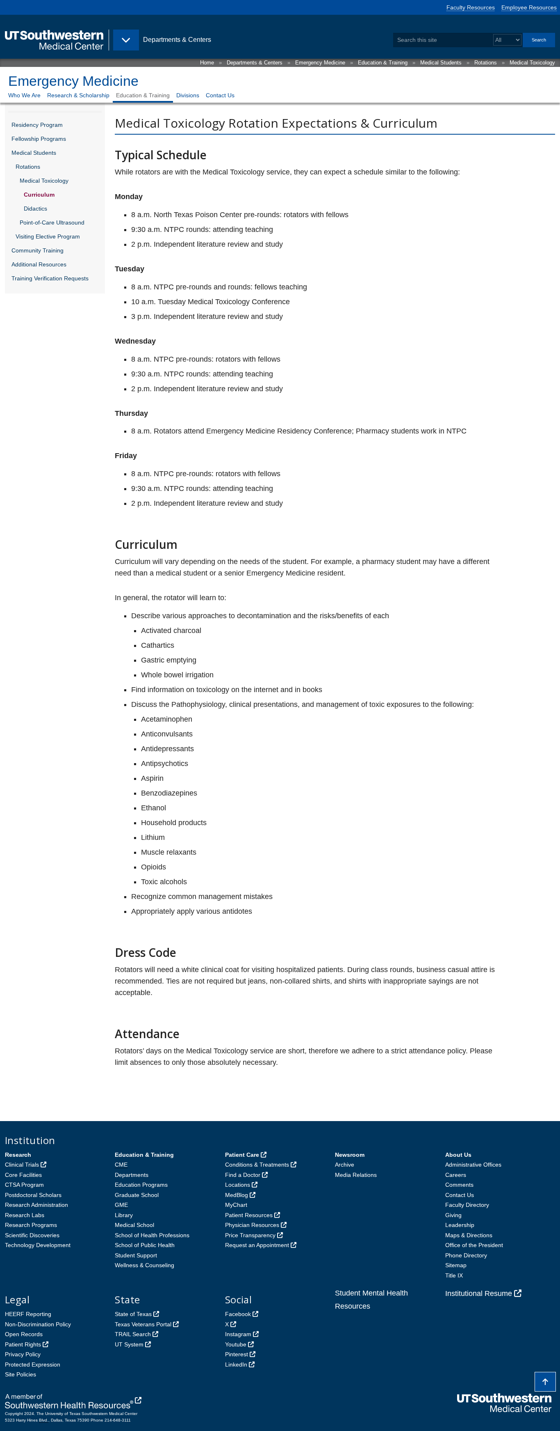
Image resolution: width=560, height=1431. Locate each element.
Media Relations (356, 1175)
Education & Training (382, 63)
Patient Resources (249, 1215)
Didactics (35, 208)
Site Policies (20, 1374)
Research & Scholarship (78, 95)
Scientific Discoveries (32, 1235)
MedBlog (236, 1195)
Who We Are (24, 95)
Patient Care (242, 1154)
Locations (237, 1184)
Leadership (459, 1225)
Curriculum (39, 194)
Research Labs (24, 1215)
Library (124, 1215)
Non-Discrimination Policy (38, 1324)
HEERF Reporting (28, 1314)
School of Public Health (145, 1245)
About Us (458, 1154)
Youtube (235, 1344)
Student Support (136, 1255)
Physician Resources (252, 1225)
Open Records (24, 1334)
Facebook (238, 1314)
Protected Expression (32, 1364)
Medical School (134, 1225)
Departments (131, 1175)
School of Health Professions (152, 1235)
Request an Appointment (257, 1245)
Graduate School (137, 1195)
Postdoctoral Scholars (33, 1195)
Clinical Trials (22, 1164)
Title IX (454, 1275)
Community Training (37, 250)
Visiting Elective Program (48, 236)
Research (18, 1154)
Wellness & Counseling (144, 1265)
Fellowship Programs (38, 138)
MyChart (236, 1205)
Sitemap (456, 1265)
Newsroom (349, 1154)
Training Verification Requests (50, 278)
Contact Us (220, 95)
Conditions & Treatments (257, 1164)
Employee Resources (529, 7)
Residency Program (37, 125)
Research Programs (31, 1225)
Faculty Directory (467, 1205)
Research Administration (36, 1205)
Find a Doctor (242, 1175)
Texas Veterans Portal (143, 1324)
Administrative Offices (473, 1164)
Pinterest (236, 1354)
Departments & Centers (254, 63)
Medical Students (441, 63)
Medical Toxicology (532, 63)
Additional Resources (38, 264)
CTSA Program (24, 1184)
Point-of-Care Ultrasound (52, 222)
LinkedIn (236, 1364)
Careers (455, 1175)
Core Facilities (23, 1175)
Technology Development (38, 1245)
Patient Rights (23, 1344)
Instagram (238, 1334)
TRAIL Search (133, 1334)
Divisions (187, 95)
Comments (459, 1184)
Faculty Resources (470, 7)
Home (207, 63)
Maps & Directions (468, 1235)
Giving (453, 1215)
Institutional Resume (478, 1293)
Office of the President (474, 1245)
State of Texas (133, 1314)
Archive (344, 1164)
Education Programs (141, 1184)
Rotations (485, 63)
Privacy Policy (23, 1354)
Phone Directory (466, 1255)
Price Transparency (250, 1235)
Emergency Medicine (320, 63)
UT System (129, 1344)
